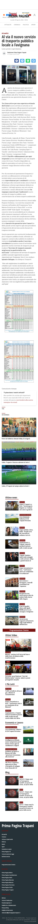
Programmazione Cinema (8, 864)
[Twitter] (22, 61)
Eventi (3, 844)
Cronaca (17, 24)
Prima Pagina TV (6, 851)
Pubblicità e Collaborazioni (9, 905)
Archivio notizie (6, 856)
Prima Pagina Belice (7, 872)
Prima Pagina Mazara (7, 882)
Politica (26, 24)
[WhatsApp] (28, 61)
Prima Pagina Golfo (7, 877)
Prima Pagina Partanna (8, 885)
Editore (4, 898)
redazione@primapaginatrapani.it (11, 913)
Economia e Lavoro (6, 849)
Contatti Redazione (7, 900)
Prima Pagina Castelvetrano (9, 875)
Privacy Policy (5, 908)
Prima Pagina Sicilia (7, 887)
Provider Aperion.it (7, 903)
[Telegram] (33, 61)
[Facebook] (16, 61)
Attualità (7, 24)
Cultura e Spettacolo (7, 839)
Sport (33, 24)
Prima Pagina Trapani (8, 890)
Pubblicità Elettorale (7, 910)
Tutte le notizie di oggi (8, 854)
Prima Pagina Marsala (8, 880)
